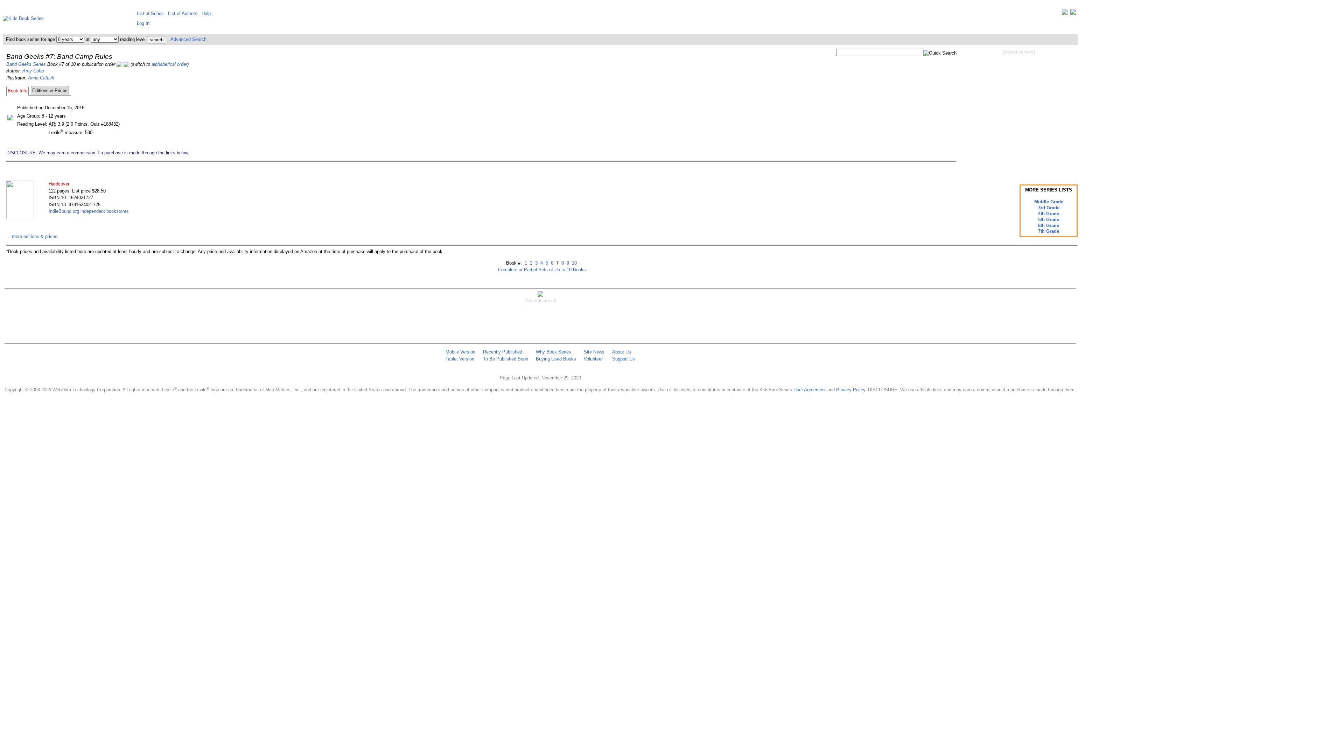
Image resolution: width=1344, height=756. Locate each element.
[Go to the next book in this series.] (126, 64)
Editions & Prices (50, 90)
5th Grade (1048, 219)
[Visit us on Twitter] (1065, 13)
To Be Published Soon (505, 359)
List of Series (150, 13)
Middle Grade (1048, 201)
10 (573, 263)
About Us (621, 352)
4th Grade (1048, 213)
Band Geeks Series (26, 64)
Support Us (623, 359)
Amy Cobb (33, 71)
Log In (143, 23)
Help (206, 13)
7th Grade (1048, 231)
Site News (594, 352)
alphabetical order (169, 64)
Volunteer (593, 359)
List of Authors (182, 13)
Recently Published (502, 352)
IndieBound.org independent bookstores (89, 211)
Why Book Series (553, 352)
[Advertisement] (1019, 111)
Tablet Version (460, 359)
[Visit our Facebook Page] (1073, 13)
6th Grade (1048, 225)
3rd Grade (1048, 207)
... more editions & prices (31, 236)
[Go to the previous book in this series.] (119, 64)
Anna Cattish (41, 77)
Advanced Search (188, 39)
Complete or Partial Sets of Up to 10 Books (542, 269)
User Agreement (809, 389)
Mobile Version (460, 352)
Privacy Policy (850, 389)
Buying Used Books (556, 359)
